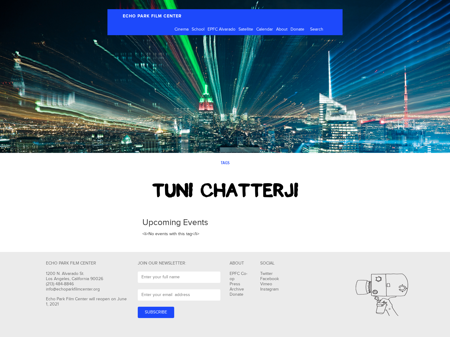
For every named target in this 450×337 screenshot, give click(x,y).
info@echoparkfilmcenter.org (73, 289)
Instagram (269, 289)
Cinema (181, 29)
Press (235, 284)
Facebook (269, 278)
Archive (237, 289)
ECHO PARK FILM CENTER (152, 16)
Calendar (264, 29)
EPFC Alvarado (221, 29)
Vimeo (266, 284)
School (198, 29)
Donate (297, 29)
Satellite (245, 29)
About (281, 29)
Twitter (266, 273)
